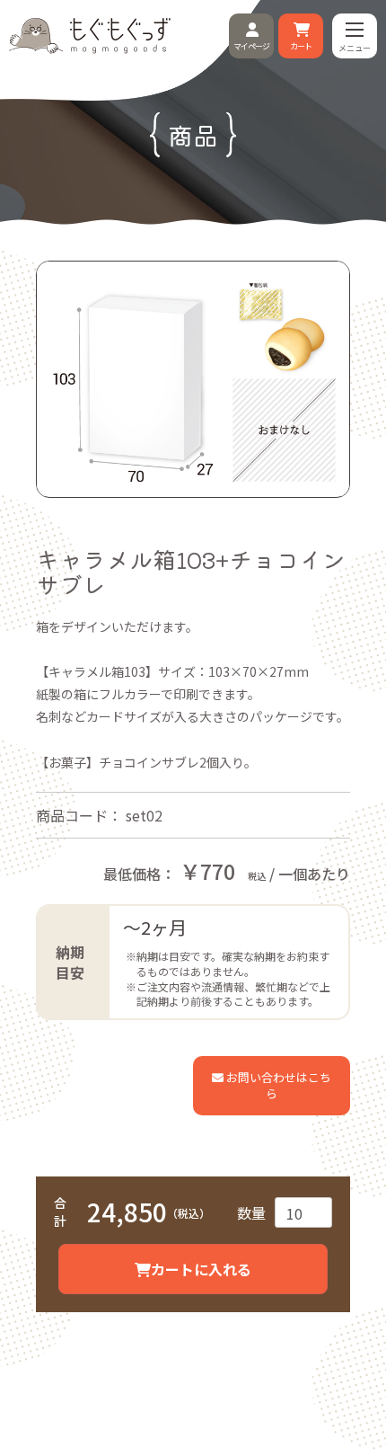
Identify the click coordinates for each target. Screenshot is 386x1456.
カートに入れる (201, 1269)
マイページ (251, 46)
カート (300, 46)
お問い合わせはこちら (277, 1085)
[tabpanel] (193, 379)
